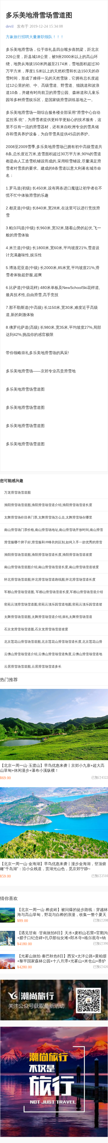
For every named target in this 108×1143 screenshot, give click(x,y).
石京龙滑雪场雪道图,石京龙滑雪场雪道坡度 (36, 629)
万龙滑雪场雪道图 (17, 492)
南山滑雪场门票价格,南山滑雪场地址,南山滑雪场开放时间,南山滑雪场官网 (53, 532)
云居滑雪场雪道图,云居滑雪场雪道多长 (32, 666)
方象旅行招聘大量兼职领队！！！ (35, 37)
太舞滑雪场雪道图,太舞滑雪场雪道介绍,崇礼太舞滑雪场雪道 (48, 617)
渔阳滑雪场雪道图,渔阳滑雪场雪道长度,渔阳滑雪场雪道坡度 (48, 555)
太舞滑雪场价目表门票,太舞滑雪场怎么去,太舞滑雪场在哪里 (48, 517)
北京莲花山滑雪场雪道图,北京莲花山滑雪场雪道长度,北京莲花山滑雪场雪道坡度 (53, 644)
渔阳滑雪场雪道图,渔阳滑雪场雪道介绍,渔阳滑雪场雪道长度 (48, 505)
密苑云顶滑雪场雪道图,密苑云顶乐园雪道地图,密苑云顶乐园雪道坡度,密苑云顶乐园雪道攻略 (53, 606)
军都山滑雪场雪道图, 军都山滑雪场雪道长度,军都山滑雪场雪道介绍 (53, 592)
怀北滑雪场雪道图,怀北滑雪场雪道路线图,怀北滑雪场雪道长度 (50, 579)
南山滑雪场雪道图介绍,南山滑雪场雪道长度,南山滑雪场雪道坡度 (51, 567)
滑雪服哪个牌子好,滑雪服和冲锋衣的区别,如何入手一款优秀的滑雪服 (53, 544)
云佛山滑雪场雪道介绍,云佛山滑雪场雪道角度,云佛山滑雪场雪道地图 (53, 656)
